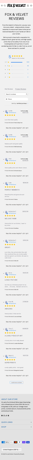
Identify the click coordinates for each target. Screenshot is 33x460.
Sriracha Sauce (18, 170)
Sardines (16, 228)
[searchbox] (15, 94)
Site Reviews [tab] (9, 89)
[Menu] (2, 5)
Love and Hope (17, 316)
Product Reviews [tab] (20, 89)
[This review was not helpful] (26, 128)
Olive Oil (16, 260)
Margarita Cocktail (18, 370)
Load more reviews (16, 382)
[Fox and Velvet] (16, 5)
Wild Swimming (18, 146)
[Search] (5, 5)
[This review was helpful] (23, 128)
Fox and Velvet (9, 454)
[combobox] (20, 103)
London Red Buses (18, 343)
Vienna (16, 199)
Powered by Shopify (19, 454)
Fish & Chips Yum (18, 122)
